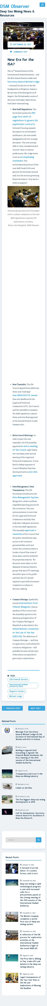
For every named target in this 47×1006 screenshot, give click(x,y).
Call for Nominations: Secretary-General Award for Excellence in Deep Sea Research (30, 816)
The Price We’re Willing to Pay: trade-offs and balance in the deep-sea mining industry (30, 963)
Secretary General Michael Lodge (23, 81)
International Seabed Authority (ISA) (18, 685)
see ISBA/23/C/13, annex (25, 395)
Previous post (13, 708)
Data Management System (25, 497)
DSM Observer (14, 6)
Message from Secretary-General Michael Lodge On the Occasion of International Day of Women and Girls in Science (30, 736)
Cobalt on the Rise (24, 788)
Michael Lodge (15, 696)
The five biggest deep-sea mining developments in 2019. (30, 801)
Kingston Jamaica (17, 691)
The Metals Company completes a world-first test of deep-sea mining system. (30, 920)
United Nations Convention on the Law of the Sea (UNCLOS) (26, 632)
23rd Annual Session (18, 679)
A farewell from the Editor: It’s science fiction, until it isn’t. (29, 871)
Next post (36, 708)
